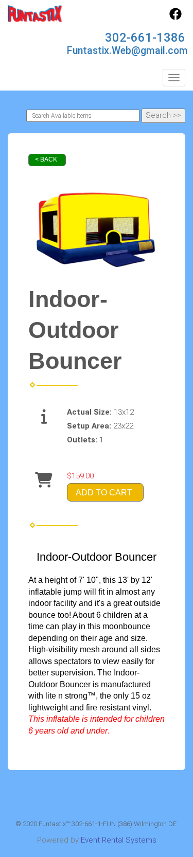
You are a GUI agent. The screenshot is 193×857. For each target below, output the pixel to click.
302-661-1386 (145, 37)
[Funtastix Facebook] (175, 17)
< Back (46, 159)
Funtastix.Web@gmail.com (127, 51)
